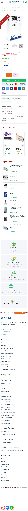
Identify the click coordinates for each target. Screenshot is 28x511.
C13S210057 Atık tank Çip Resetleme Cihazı (11, 431)
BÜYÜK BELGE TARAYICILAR (8, 415)
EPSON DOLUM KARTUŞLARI (8, 417)
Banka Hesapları (5, 469)
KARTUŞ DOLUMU (5, 399)
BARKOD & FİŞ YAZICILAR (7, 383)
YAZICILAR (3, 388)
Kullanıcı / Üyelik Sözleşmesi (7, 348)
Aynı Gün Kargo (4, 364)
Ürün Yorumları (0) (16, 98)
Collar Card (13, 200)
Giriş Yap (3, 461)
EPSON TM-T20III (5, 445)
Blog (2, 474)
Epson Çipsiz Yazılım (5, 423)
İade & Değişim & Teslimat (7, 353)
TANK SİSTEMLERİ (5, 409)
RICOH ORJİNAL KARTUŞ (7, 404)
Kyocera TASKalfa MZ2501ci (8, 442)
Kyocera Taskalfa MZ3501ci (7, 439)
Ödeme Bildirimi (4, 466)
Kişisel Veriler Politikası (6, 356)
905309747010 (7, 331)
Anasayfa (6, 7)
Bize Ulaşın (3, 342)
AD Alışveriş (16, 487)
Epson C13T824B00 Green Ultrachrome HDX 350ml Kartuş (16, 167)
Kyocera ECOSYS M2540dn (16, 184)
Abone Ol (20, 313)
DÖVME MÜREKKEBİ (6, 396)
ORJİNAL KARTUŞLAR (7, 9)
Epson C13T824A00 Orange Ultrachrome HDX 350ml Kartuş (19, 149)
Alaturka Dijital (8, 487)
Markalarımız (5, 480)
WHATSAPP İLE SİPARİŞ (14, 80)
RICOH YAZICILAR (5, 407)
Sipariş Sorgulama (5, 464)
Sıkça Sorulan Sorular (6, 366)
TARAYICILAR (4, 394)
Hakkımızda (3, 345)
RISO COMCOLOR (5, 402)
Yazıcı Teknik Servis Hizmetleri (8, 369)
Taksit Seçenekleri (6, 102)
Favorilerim (3, 472)
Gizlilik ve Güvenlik (5, 358)
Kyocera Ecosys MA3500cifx (8, 434)
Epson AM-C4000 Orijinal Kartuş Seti (8, 149)
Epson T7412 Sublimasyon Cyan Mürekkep (16, 208)
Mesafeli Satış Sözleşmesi (7, 350)
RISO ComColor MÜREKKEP (8, 412)
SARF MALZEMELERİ (15, 7)
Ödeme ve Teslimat (5, 361)
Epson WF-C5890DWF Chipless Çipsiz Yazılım (12, 450)
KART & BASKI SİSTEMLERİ (7, 380)
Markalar (3, 477)
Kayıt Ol (3, 458)
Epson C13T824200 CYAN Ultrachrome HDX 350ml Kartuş (16, 226)
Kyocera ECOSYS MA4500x (7, 437)
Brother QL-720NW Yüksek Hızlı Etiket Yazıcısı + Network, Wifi (17, 217)
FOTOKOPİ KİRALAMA (6, 386)
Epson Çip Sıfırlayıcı (5, 420)
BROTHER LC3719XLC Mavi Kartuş (16, 192)
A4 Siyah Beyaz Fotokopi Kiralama (16, 175)
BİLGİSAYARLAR (5, 391)
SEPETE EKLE (9, 74)
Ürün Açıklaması (5, 98)
